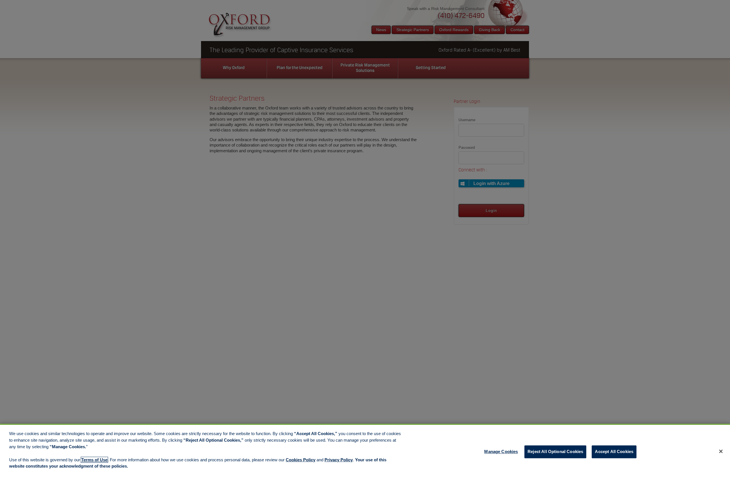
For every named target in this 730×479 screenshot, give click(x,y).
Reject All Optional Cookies (555, 451)
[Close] (721, 451)
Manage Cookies (501, 451)
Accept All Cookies (614, 451)
